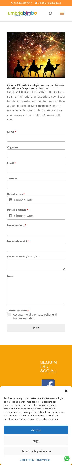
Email (11, 163)
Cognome (12, 147)
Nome (11, 131)
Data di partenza (17, 209)
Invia (36, 328)
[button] (66, 391)
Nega (36, 441)
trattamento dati (23, 318)
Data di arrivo (16, 194)
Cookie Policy (27, 459)
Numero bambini (18, 241)
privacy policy (42, 314)
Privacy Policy (43, 459)
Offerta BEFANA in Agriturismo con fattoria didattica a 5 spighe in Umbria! (36, 87)
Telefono (12, 178)
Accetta (36, 430)
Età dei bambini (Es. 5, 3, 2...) (23, 256)
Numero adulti (16, 225)
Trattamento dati (18, 310)
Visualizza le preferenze (36, 451)
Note (10, 275)
